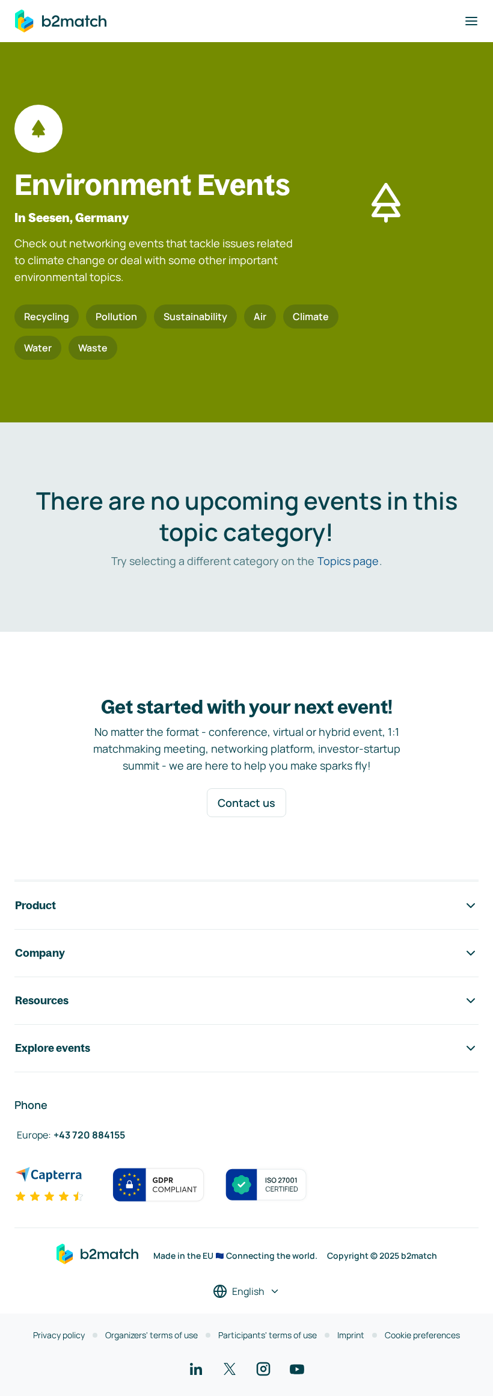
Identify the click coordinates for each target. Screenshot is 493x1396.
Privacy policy (59, 1335)
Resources (42, 1000)
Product (35, 905)
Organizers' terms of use (151, 1335)
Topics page (348, 561)
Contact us (246, 802)
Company (40, 953)
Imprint (350, 1335)
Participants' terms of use (267, 1335)
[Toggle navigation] (471, 21)
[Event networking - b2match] (60, 21)
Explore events (52, 1048)
